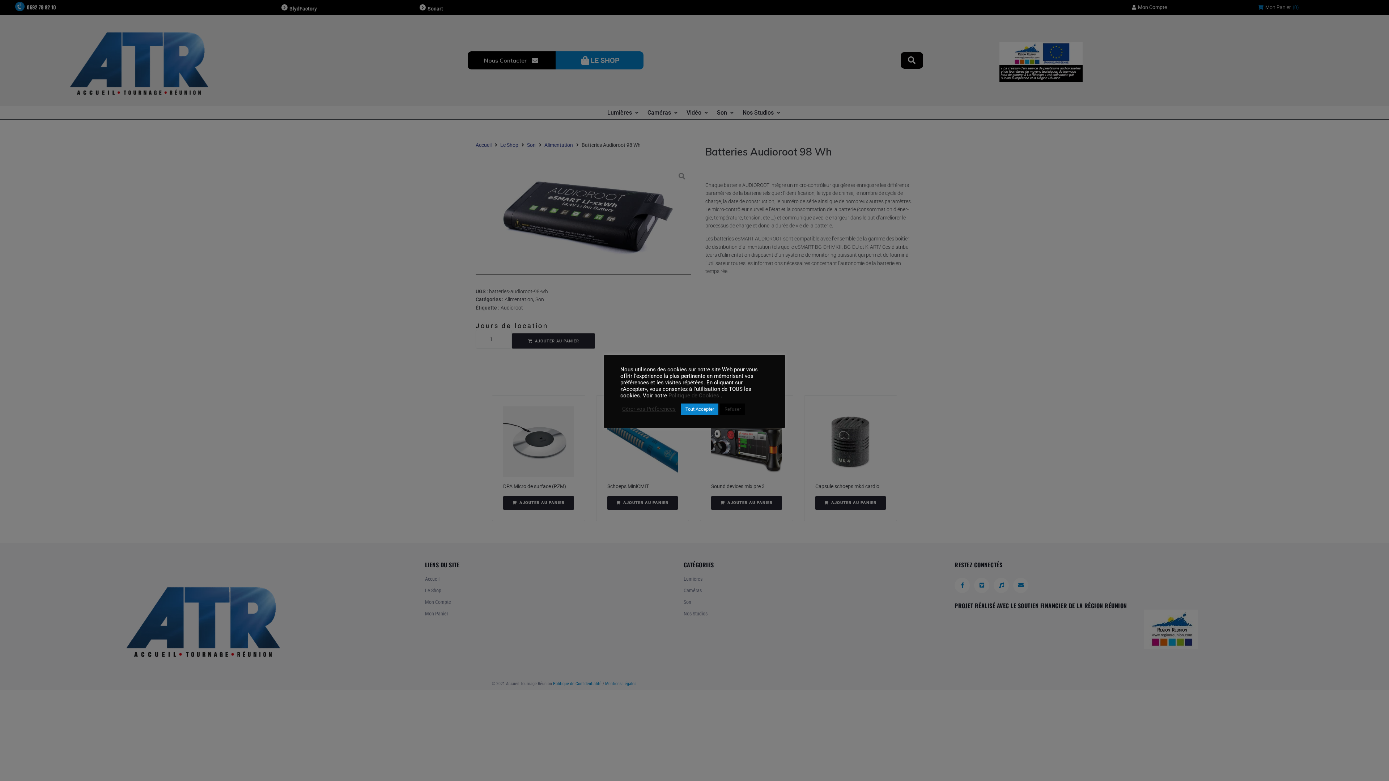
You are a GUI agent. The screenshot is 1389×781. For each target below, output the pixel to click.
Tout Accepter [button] (699, 409)
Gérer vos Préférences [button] (649, 409)
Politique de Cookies (693, 395)
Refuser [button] (733, 409)
